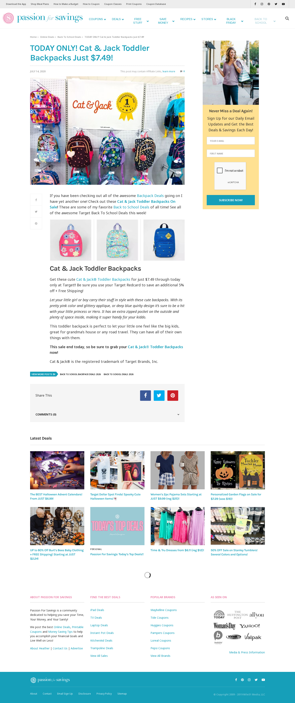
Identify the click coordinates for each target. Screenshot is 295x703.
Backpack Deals (150, 195)
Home (33, 36)
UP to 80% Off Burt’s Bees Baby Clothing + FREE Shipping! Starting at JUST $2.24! (56, 554)
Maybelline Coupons (164, 610)
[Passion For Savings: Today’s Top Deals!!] (117, 526)
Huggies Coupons (162, 625)
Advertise (77, 648)
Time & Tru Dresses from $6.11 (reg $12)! (177, 550)
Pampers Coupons (163, 633)
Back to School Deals (131, 207)
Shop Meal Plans (40, 3)
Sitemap (122, 693)
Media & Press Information (247, 652)
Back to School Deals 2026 (118, 374)
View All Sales (99, 656)
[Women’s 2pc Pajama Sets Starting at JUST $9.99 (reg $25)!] (178, 470)
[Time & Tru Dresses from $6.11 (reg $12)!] (178, 526)
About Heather (40, 648)
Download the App (16, 3)
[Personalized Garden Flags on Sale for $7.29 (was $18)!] (238, 470)
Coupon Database (156, 3)
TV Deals (96, 617)
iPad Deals (97, 610)
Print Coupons (134, 3)
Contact (47, 693)
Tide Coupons (160, 617)
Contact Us (60, 648)
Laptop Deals (99, 625)
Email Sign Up (65, 693)
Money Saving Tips (60, 632)
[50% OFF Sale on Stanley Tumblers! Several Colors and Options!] (238, 526)
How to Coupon (91, 3)
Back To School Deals (69, 36)
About (33, 693)
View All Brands (160, 656)
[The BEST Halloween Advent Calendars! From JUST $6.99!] (57, 470)
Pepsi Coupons (160, 648)
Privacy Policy (104, 693)
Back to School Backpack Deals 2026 (80, 374)
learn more (169, 71)
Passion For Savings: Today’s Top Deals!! (116, 554)
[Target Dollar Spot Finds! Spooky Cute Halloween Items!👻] (117, 470)
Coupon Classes (113, 3)
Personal (96, 549)
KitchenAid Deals (101, 640)
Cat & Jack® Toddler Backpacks (103, 279)
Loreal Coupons (161, 640)
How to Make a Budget (66, 3)
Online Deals (47, 36)
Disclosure (84, 693)
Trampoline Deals (101, 648)
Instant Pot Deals (102, 633)
